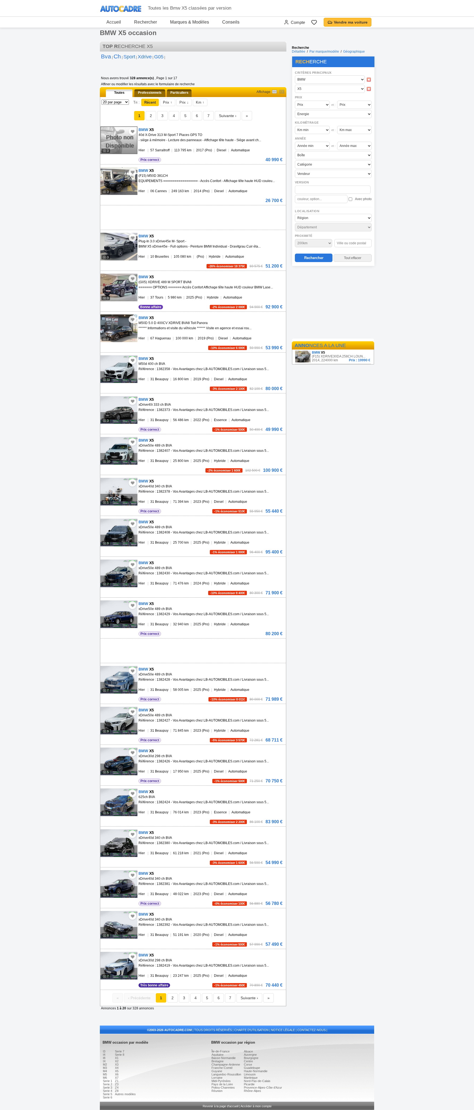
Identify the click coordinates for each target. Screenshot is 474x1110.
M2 (105, 1064)
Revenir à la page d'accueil (220, 1106)
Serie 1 (107, 1081)
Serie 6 (107, 1097)
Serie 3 (107, 1087)
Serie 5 (107, 1094)
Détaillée (298, 51)
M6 (105, 1077)
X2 (117, 1061)
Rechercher (145, 22)
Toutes (119, 93)
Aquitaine (217, 1054)
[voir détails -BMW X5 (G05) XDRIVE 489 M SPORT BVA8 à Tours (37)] (118, 287)
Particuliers (179, 93)
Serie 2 (107, 1084)
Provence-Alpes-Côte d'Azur (263, 1087)
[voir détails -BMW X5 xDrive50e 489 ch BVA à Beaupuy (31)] (118, 451)
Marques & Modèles (189, 22)
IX (104, 1061)
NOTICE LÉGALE (283, 1030)
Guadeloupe (252, 1067)
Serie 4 (107, 1090)
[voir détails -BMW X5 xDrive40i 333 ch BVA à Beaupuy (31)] (118, 410)
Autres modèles (125, 1094)
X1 (117, 1058)
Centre (248, 1061)
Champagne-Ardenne (225, 1064)
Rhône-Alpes (252, 1090)
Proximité (303, 235)
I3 (104, 1051)
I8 (104, 1058)
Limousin (250, 1074)
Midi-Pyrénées (221, 1081)
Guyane (216, 1071)
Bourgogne (251, 1058)
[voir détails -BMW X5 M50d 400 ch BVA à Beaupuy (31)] (118, 369)
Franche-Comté (222, 1067)
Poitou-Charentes (223, 1087)
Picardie (249, 1084)
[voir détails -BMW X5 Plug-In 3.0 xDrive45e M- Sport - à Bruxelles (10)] (118, 246)
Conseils (230, 22)
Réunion (216, 1090)
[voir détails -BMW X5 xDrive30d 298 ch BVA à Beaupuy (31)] (118, 761)
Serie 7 (119, 1051)
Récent (150, 102)
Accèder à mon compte (256, 1106)
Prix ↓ (184, 102)
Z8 (117, 1090)
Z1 (117, 1081)
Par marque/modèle (324, 51)
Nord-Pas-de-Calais (257, 1081)
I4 (104, 1054)
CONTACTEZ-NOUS (311, 1030)
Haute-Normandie (255, 1071)
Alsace (248, 1051)
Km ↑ (200, 102)
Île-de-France (220, 1051)
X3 (117, 1064)
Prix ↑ (167, 102)
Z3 (117, 1084)
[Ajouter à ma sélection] (132, 131)
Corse (248, 1064)
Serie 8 (119, 1054)
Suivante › (227, 115)
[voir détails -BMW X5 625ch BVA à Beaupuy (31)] (118, 802)
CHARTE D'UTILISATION (251, 1030)
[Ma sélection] (314, 22)
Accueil (113, 22)
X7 (117, 1077)
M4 (105, 1071)
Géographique (354, 51)
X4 (117, 1067)
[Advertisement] (333, 303)
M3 (105, 1067)
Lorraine (216, 1077)
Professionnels (150, 93)
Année (300, 138)
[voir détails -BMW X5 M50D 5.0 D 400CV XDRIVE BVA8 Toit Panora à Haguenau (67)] (118, 328)
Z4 (117, 1087)
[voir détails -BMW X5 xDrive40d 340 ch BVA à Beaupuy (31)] (118, 492)
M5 (105, 1074)
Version (302, 182)
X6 (117, 1074)
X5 (117, 1071)
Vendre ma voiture (351, 22)
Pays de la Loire (222, 1084)
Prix (298, 97)
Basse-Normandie (223, 1058)
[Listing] (274, 91)
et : (333, 104)
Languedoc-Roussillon (226, 1074)
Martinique (251, 1077)
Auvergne (250, 1054)
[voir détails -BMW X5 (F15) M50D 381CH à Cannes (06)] (118, 181)
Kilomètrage (306, 122)
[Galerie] (282, 91)
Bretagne (217, 1061)
